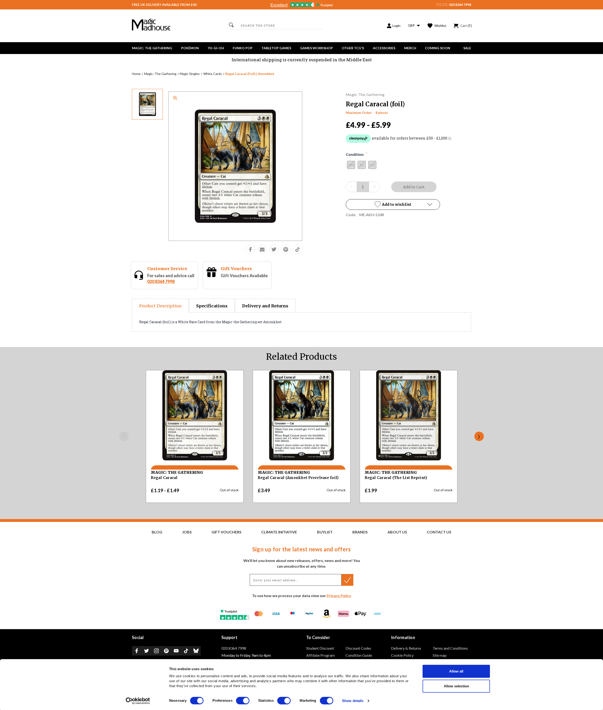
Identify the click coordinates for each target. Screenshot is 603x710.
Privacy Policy (339, 595)
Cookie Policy (402, 655)
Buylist (325, 532)
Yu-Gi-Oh (216, 48)
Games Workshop (316, 48)
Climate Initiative (279, 532)
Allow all (456, 671)
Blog (157, 532)
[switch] (242, 700)
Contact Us (439, 532)
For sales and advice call (170, 278)
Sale (467, 48)
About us (397, 532)
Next (479, 436)
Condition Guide (359, 655)
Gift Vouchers (236, 268)
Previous (124, 436)
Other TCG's (353, 48)
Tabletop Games (276, 48)
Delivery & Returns (406, 648)
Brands (360, 532)
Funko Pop (243, 48)
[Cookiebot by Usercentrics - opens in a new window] (138, 700)
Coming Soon (437, 48)
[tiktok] (297, 249)
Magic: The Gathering (152, 48)
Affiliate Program (320, 655)
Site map (440, 655)
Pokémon (190, 48)
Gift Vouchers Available (244, 275)
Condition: (356, 154)
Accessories (384, 48)
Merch (410, 48)
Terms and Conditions (450, 648)
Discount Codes (358, 648)
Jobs (187, 532)
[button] (393, 204)
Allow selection (456, 686)
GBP (412, 25)
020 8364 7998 (460, 5)
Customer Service (167, 268)
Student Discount (320, 648)
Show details (352, 701)
